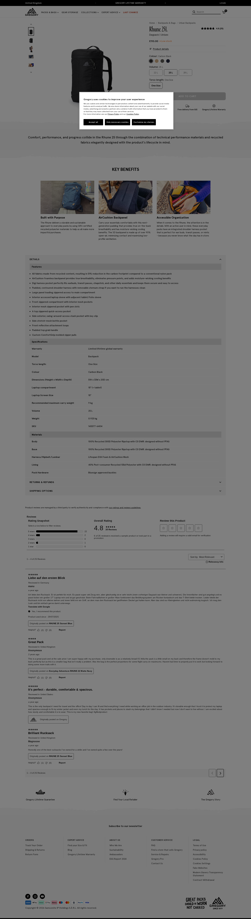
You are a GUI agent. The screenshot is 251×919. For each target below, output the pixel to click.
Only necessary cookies (117, 122)
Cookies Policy (132, 114)
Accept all (93, 122)
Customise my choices (143, 122)
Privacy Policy (113, 114)
